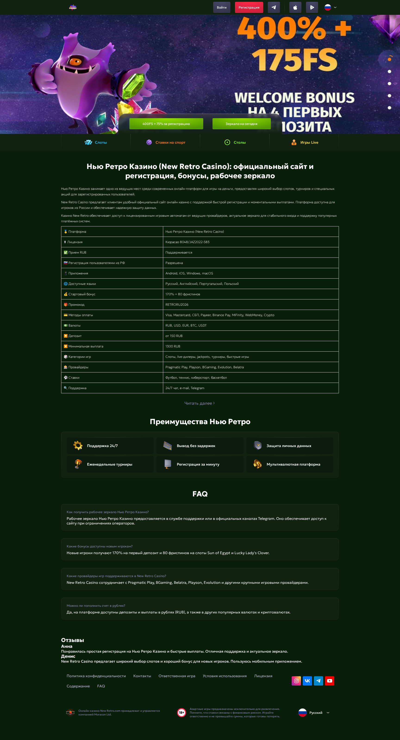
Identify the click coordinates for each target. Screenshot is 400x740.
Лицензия (263, 675)
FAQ (101, 686)
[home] (72, 7)
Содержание (78, 686)
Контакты (142, 675)
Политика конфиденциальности (96, 675)
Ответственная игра (177, 675)
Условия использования (225, 675)
